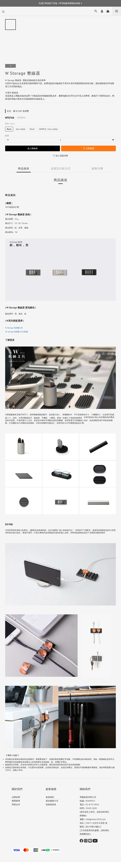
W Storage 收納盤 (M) (14, 328)
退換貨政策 (51, 804)
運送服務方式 (52, 800)
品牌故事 (16, 797)
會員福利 (50, 797)
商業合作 (16, 804)
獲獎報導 (16, 800)
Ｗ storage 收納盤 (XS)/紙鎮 (16, 331)
